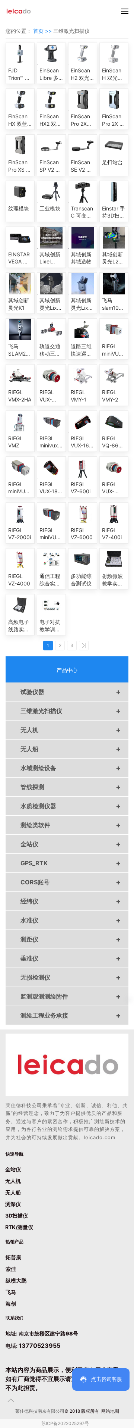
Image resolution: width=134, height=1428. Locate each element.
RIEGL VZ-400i (112, 534)
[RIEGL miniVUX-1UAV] (20, 467)
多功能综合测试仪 (81, 580)
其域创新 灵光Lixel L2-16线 (50, 304)
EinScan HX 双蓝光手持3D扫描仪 (19, 120)
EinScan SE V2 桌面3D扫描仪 (82, 166)
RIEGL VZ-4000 (19, 580)
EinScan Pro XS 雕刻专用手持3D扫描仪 (19, 166)
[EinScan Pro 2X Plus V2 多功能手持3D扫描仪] (82, 99)
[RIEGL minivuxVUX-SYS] (51, 421)
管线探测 (70, 786)
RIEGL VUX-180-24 (51, 488)
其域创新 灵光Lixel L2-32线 (81, 304)
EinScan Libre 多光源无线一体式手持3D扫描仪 (50, 74)
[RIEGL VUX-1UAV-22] (114, 467)
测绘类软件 (70, 825)
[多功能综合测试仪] (82, 559)
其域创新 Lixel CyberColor (51, 258)
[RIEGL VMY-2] (114, 375)
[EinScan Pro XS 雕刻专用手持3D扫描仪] (20, 145)
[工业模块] (51, 192)
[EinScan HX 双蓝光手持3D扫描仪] (20, 99)
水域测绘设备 (70, 767)
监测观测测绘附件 (70, 996)
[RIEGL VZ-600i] (82, 467)
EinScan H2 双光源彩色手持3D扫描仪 (83, 74)
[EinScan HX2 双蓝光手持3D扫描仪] (51, 99)
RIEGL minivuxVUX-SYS (51, 442)
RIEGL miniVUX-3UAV (50, 534)
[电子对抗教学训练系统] (51, 605)
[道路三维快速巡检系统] (82, 329)
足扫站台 (112, 162)
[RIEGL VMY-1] (82, 375)
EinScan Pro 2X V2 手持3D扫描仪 (114, 120)
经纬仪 (70, 901)
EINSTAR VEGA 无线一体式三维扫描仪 (19, 258)
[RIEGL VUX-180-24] (51, 467)
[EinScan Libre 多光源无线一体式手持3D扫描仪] (51, 54)
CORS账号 (70, 882)
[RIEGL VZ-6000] (82, 513)
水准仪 (70, 920)
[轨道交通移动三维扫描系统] (51, 329)
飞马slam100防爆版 (112, 304)
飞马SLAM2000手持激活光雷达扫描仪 (20, 350)
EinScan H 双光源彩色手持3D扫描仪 (113, 74)
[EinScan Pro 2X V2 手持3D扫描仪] (114, 99)
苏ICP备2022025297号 (65, 1423)
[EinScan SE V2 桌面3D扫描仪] (82, 145)
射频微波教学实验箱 (112, 580)
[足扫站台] (114, 145)
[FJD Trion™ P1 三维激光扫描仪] (20, 54)
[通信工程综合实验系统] (51, 559)
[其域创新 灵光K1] (20, 283)
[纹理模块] (20, 192)
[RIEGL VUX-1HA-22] (51, 375)
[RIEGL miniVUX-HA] (114, 329)
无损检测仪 (70, 977)
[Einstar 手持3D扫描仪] (114, 192)
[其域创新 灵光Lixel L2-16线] (51, 283)
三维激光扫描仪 (70, 710)
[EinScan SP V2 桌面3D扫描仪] (51, 145)
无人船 (70, 748)
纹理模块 (18, 208)
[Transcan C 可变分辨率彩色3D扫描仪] (82, 192)
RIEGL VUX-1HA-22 (48, 396)
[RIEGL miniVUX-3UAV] (51, 513)
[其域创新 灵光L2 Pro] (114, 238)
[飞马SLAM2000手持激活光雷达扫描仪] (20, 329)
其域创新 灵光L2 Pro (112, 258)
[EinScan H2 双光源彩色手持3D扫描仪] (82, 54)
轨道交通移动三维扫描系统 (49, 350)
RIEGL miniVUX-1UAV (19, 488)
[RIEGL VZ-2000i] (20, 513)
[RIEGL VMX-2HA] (20, 375)
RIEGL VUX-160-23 (83, 442)
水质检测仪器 (70, 806)
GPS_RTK (70, 863)
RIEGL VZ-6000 (82, 534)
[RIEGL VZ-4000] (20, 559)
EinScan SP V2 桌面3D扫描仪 (50, 166)
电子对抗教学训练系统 (49, 626)
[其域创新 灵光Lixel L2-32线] (82, 283)
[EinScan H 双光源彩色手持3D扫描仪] (114, 54)
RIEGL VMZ (15, 442)
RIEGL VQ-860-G (113, 442)
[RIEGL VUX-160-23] (82, 421)
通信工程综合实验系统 (49, 580)
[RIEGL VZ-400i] (114, 513)
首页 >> (43, 31)
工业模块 (49, 208)
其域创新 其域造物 (81, 258)
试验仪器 (70, 691)
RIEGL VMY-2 (110, 396)
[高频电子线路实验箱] (20, 605)
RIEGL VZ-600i (80, 488)
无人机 (70, 729)
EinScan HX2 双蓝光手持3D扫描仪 (50, 120)
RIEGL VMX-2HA (19, 396)
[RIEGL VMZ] (20, 421)
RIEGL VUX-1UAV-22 (112, 488)
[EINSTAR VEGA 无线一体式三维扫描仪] (20, 238)
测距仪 (70, 939)
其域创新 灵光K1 (18, 304)
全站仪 (70, 844)
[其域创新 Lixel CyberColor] (51, 238)
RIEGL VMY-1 (78, 396)
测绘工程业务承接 (70, 1015)
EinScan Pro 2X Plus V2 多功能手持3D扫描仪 (82, 120)
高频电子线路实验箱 (18, 626)
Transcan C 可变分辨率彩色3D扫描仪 (82, 212)
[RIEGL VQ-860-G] (114, 421)
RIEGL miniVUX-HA (113, 350)
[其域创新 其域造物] (82, 238)
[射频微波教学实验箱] (114, 559)
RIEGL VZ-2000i (19, 534)
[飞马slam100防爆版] (114, 283)
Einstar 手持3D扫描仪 (113, 212)
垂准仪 (70, 958)
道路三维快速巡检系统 (81, 350)
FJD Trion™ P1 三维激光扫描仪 (19, 74)
